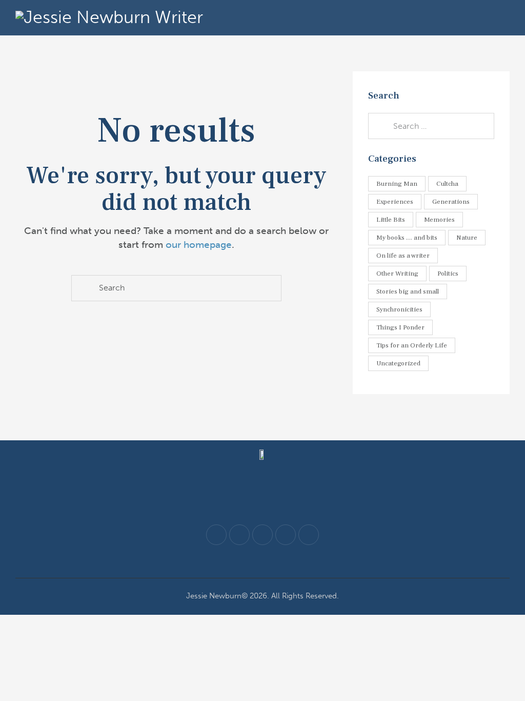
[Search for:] (431, 126)
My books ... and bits (406, 237)
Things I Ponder (400, 327)
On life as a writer (403, 255)
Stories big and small (407, 291)
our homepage (199, 244)
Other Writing (397, 273)
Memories (439, 220)
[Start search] (83, 288)
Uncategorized (398, 363)
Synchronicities (399, 309)
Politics (447, 273)
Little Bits (390, 220)
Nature (466, 237)
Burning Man (396, 184)
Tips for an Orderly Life (411, 345)
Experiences (394, 202)
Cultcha (447, 184)
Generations (451, 202)
